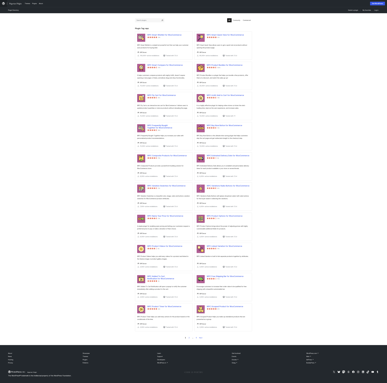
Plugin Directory (13, 10)
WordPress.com (312, 353)
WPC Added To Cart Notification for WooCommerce (160, 277)
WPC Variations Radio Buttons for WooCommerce (228, 186)
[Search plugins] (162, 20)
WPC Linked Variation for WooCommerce (224, 246)
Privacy (10, 363)
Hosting (10, 359)
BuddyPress (311, 363)
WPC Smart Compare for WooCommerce (165, 65)
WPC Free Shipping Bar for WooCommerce (225, 276)
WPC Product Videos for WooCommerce (164, 246)
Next (200, 338)
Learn (159, 353)
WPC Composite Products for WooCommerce (167, 156)
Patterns (85, 363)
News (10, 356)
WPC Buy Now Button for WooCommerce (224, 125)
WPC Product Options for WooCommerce (224, 216)
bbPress (310, 359)
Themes (85, 356)
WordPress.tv (162, 363)
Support (160, 356)
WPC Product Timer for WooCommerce (164, 306)
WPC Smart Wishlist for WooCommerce (164, 35)
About (10, 353)
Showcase (86, 353)
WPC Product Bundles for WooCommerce (224, 65)
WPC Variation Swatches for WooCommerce (166, 186)
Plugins (85, 359)
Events (234, 356)
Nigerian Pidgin (32, 372)
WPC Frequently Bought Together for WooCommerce (159, 126)
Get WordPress (377, 3)
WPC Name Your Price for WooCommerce (165, 216)
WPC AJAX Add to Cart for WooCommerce (225, 95)
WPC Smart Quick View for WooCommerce (225, 35)
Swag (234, 363)
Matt (308, 356)
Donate (235, 359)
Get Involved (236, 353)
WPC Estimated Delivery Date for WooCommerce (228, 156)
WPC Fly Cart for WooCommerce (161, 95)
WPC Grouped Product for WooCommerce (225, 306)
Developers (161, 359)
